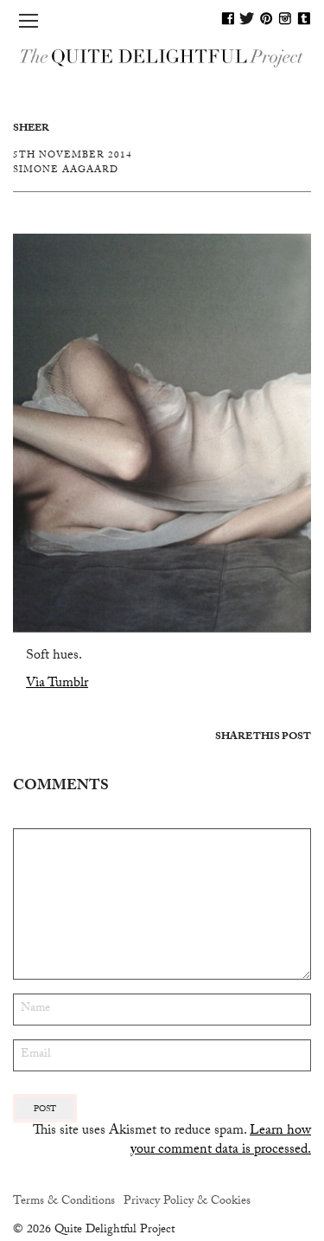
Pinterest (266, 18)
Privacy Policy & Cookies (187, 1202)
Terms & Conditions (64, 1202)
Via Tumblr (57, 684)
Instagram (285, 18)
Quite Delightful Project (162, 57)
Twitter (247, 18)
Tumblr (304, 18)
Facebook (228, 18)
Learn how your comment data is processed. (220, 1141)
